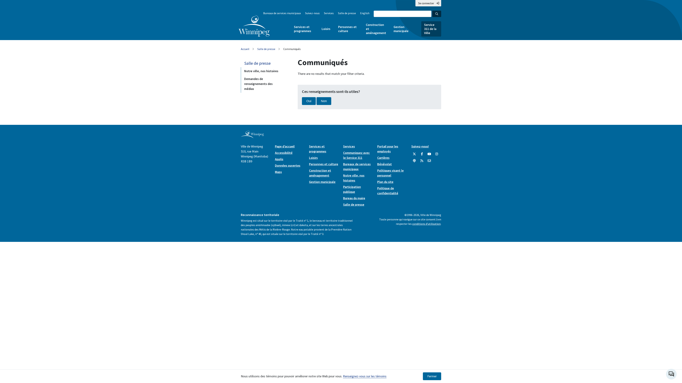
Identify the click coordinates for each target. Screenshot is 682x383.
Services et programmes (302, 29)
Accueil (245, 49)
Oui (308, 101)
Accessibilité (284, 153)
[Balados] (414, 161)
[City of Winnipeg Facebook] (422, 154)
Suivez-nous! (420, 146)
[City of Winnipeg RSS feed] (422, 161)
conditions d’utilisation (426, 224)
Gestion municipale (401, 29)
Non (324, 101)
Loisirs (326, 29)
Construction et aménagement (376, 29)
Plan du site (385, 182)
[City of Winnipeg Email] (429, 161)
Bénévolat (384, 164)
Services (329, 13)
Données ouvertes (287, 165)
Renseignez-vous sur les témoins (364, 376)
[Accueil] (254, 26)
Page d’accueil (285, 146)
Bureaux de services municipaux (282, 13)
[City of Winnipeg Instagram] (437, 154)
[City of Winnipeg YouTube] (429, 154)
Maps (278, 172)
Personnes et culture (347, 29)
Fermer (432, 376)
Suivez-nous (312, 13)
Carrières (383, 158)
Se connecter (426, 3)
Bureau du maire (354, 198)
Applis (279, 159)
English (364, 13)
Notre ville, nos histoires (261, 71)
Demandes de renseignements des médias (258, 84)
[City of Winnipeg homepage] (252, 137)
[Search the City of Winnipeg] (436, 14)
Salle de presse (347, 13)
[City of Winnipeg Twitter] (414, 154)
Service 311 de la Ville (430, 29)
